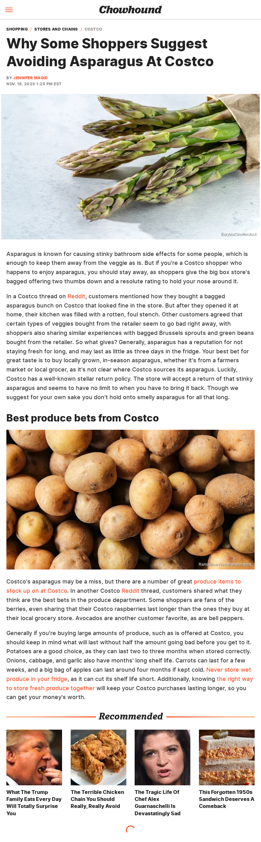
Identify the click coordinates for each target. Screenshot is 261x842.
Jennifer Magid (30, 77)
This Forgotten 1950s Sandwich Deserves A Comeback (226, 799)
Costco (93, 29)
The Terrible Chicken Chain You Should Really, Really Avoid (97, 799)
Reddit (76, 296)
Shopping (17, 29)
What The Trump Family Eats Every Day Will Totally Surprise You (34, 803)
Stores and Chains (56, 29)
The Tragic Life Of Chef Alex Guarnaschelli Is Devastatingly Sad (157, 803)
